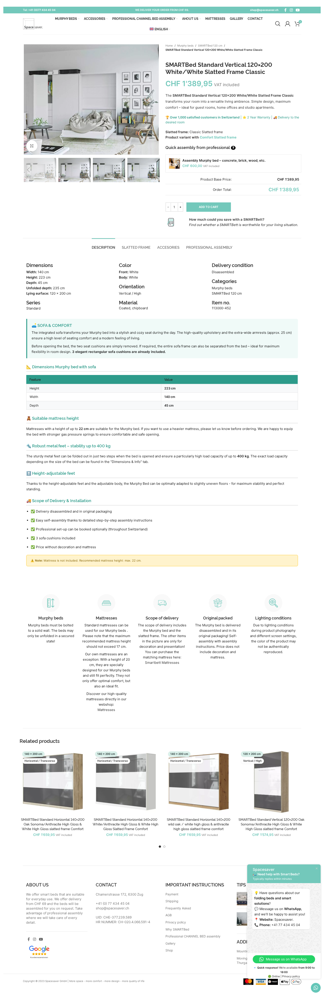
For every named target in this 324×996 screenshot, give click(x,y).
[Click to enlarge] (31, 145)
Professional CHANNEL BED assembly (192, 936)
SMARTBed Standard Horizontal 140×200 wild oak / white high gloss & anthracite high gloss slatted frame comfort (198, 824)
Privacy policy (175, 922)
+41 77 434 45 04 (285, 925)
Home (169, 45)
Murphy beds (185, 45)
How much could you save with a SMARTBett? (226, 219)
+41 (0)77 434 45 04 (41, 10)
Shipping (171, 901)
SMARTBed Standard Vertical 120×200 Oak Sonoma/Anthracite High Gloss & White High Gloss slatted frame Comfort (271, 824)
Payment (171, 894)
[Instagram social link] (291, 10)
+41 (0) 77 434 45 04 (113, 903)
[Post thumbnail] (243, 898)
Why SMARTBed (177, 929)
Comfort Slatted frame (218, 137)
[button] (28, 169)
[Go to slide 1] (160, 846)
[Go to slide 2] (164, 846)
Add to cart (208, 207)
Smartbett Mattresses (162, 662)
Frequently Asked (178, 908)
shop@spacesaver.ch (264, 10)
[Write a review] (39, 951)
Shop (169, 950)
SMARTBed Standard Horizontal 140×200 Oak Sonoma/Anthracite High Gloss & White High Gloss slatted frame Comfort (52, 824)
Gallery (170, 943)
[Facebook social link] (285, 10)
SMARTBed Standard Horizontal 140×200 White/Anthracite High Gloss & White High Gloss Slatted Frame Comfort (125, 824)
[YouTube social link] (297, 10)
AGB (168, 915)
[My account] (287, 23)
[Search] (278, 23)
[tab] (103, 247)
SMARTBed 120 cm (210, 45)
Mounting (243, 951)
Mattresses (106, 710)
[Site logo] (33, 23)
